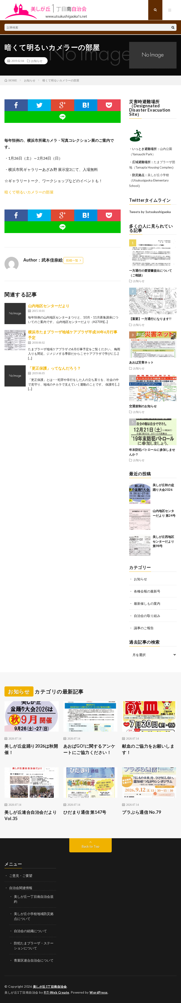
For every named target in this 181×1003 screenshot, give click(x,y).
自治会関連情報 (20, 888)
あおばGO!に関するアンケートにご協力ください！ (89, 749)
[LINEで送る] (62, 117)
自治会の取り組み (147, 616)
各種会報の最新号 (147, 591)
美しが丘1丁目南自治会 (50, 986)
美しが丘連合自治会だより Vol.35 (30, 815)
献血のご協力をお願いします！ (148, 749)
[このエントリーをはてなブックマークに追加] (86, 105)
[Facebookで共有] (16, 105)
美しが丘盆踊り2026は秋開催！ (31, 749)
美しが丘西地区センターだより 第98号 (163, 541)
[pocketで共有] (109, 105)
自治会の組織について (30, 931)
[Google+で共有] (62, 105)
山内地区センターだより (49, 305)
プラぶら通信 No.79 (141, 812)
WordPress (99, 992)
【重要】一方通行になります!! (150, 319)
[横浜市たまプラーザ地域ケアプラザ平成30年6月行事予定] (15, 339)
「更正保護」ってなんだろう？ (54, 368)
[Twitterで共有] (39, 105)
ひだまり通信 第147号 (85, 812)
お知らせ (36, 60)
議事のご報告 (144, 628)
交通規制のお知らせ (143, 406)
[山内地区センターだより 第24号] (139, 519)
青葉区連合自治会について (33, 960)
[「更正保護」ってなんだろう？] (15, 376)
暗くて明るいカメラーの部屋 (28, 192)
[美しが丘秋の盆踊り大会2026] (139, 493)
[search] (173, 27)
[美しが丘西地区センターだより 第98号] (139, 545)
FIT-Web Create (56, 992)
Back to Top (90, 846)
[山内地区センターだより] (15, 313)
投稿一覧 (72, 260)
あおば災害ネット (141, 362)
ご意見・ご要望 (20, 876)
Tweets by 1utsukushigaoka (150, 212)
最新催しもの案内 (147, 603)
